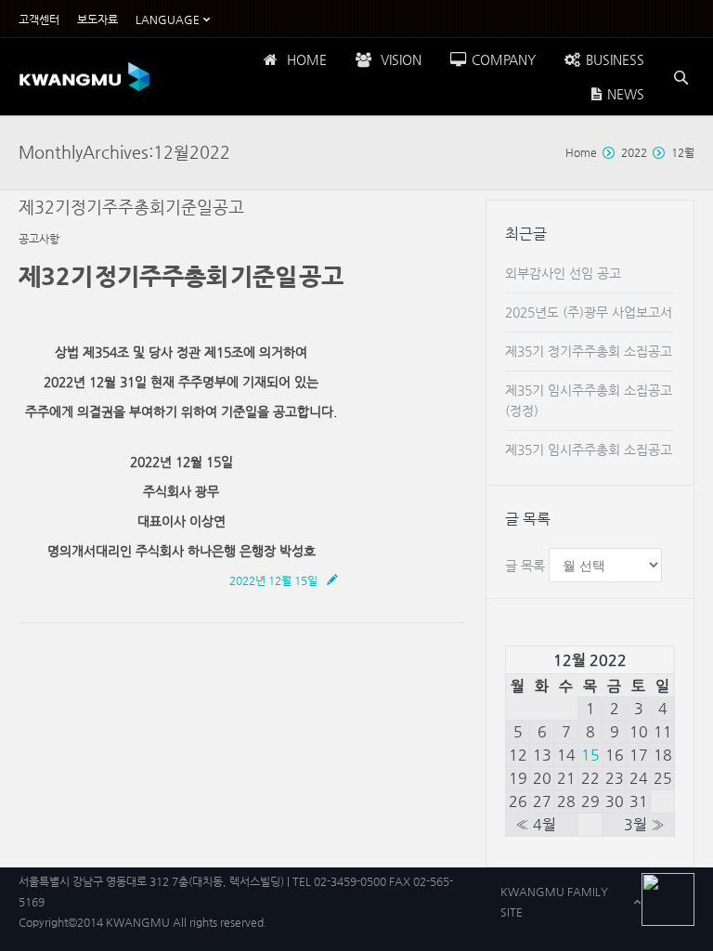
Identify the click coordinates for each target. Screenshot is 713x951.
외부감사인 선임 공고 (563, 273)
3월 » (644, 824)
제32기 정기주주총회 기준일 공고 (131, 206)
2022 (634, 152)
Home (581, 152)
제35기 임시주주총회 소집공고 (588, 449)
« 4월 (535, 824)
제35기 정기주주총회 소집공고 (588, 351)
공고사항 (39, 238)
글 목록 (525, 565)
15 (590, 754)
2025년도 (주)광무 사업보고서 (588, 312)
